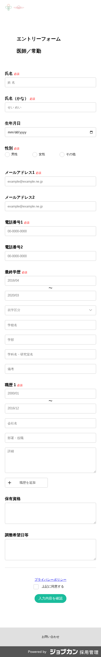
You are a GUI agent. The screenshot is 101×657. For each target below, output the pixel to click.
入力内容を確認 (50, 598)
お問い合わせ (50, 636)
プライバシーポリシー (50, 579)
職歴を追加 (28, 482)
